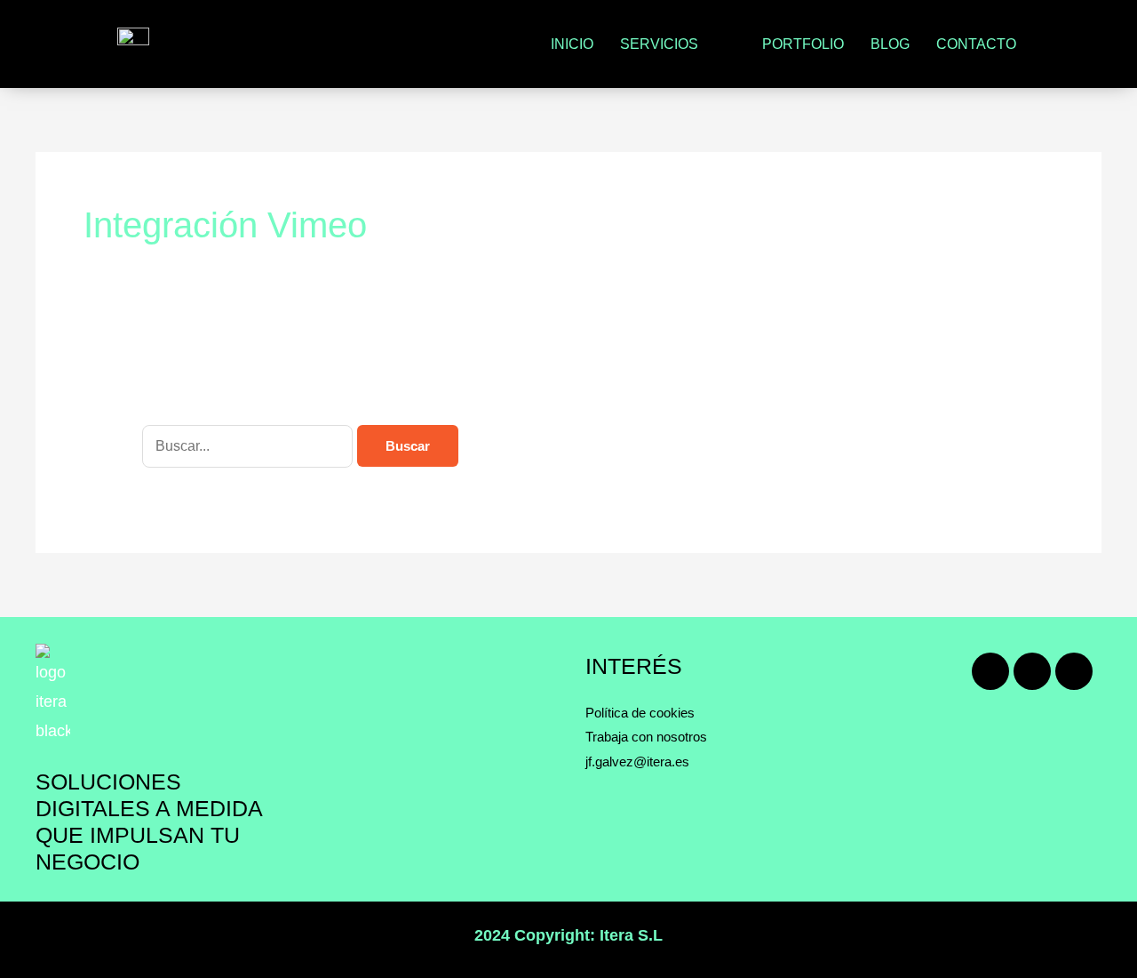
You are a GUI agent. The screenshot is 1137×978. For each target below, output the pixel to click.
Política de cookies (640, 712)
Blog (890, 44)
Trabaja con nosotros (646, 736)
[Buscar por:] (249, 445)
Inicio (572, 44)
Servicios (659, 44)
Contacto (976, 44)
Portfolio (803, 44)
